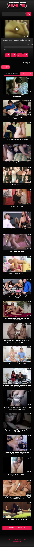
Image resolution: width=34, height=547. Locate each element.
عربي (19, 55)
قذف (13, 55)
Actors (10, 540)
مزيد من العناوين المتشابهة (17, 527)
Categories (18, 540)
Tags (25, 540)
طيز (25, 55)
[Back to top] (29, 542)
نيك (7, 55)
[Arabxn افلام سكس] (17, 6)
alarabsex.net (17, 542)
